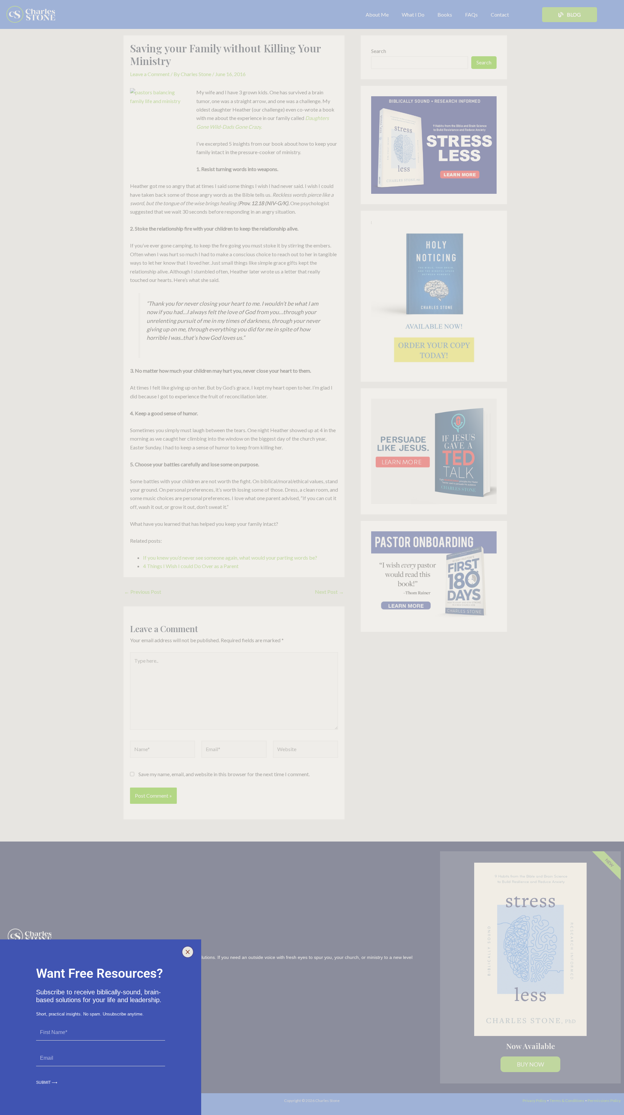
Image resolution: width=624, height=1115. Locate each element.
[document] (312, 557)
